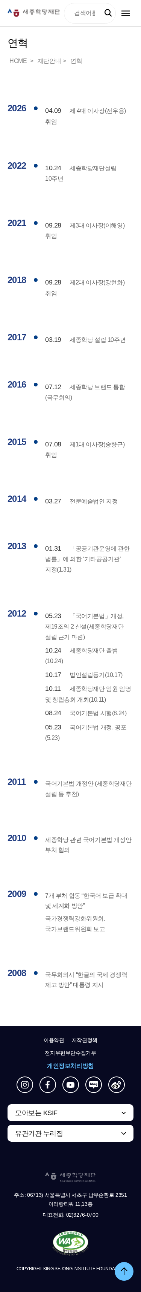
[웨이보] (116, 1084)
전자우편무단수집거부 (70, 1052)
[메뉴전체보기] (125, 13)
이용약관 (54, 1040)
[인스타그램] (25, 1084)
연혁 (76, 61)
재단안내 (49, 61)
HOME (18, 61)
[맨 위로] (124, 1271)
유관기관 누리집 (39, 1133)
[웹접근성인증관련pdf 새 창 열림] (70, 1243)
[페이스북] (47, 1084)
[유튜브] (70, 1084)
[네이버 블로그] (93, 1084)
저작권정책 (84, 1040)
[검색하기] (108, 13)
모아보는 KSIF (36, 1113)
